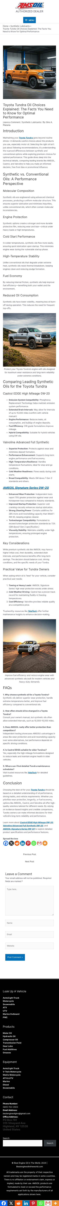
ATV (5, 1007)
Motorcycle (8, 1001)
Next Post (29, 861)
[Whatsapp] (33, 843)
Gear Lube (8, 1046)
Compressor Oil (10, 1039)
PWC (5, 1017)
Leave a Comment (11, 122)
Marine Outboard (11, 1014)
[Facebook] (5, 843)
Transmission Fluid (12, 1043)
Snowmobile (9, 1004)
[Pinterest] (28, 843)
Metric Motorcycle (11, 1075)
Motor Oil (7, 1033)
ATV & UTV (8, 1078)
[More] (44, 843)
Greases (7, 1052)
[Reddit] (16, 843)
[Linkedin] (22, 843)
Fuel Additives (10, 1049)
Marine (6, 1081)
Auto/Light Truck (11, 998)
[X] (11, 843)
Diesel (6, 1085)
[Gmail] (39, 843)
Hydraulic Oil (9, 1036)
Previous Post (29, 854)
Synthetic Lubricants (31, 122)
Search (6, 1138)
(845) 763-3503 (10, 1107)
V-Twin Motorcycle (12, 1072)
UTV (5, 1011)
